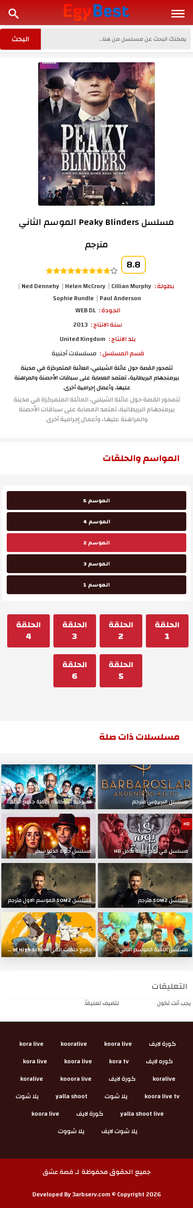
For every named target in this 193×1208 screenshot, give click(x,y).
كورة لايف (162, 1044)
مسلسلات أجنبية (74, 353)
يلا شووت (71, 1131)
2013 (80, 325)
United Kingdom (82, 339)
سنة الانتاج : (106, 325)
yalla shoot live (142, 1114)
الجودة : (109, 310)
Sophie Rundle (73, 298)
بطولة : (164, 286)
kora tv (119, 1061)
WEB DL (85, 310)
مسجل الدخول (138, 1003)
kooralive (74, 1044)
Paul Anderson (120, 298)
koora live (118, 1044)
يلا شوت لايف (119, 1131)
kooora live (76, 1079)
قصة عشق (58, 1172)
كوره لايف (159, 1061)
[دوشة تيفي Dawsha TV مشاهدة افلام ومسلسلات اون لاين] (96, 12)
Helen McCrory (85, 286)
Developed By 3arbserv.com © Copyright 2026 (96, 1194)
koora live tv (162, 1096)
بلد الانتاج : (122, 339)
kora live (31, 1044)
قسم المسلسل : (122, 353)
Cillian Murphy (131, 286)
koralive (164, 1079)
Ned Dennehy (40, 286)
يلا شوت (116, 1096)
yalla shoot (72, 1096)
